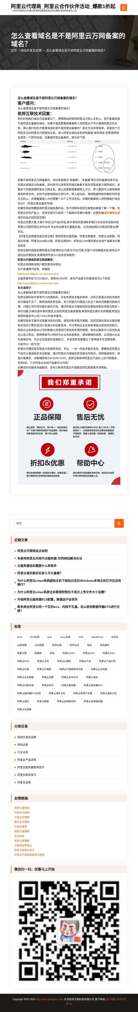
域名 (89, 645)
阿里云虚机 (23, 701)
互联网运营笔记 (23, 845)
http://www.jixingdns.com (49, 999)
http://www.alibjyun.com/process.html (38, 274)
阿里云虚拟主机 (108, 693)
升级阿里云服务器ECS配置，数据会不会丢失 (47, 599)
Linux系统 (65, 637)
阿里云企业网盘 (99, 669)
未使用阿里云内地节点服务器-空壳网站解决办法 (49, 558)
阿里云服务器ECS (93, 685)
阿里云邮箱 (43, 701)
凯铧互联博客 (21, 840)
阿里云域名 (92, 677)
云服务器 (22, 645)
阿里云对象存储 (25, 685)
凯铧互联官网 (21, 808)
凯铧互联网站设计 (24, 850)
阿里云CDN (69, 653)
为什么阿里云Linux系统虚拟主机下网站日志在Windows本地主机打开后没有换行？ (69, 582)
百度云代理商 (21, 817)
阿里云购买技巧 (26, 774)
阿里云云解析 (64, 661)
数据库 (38, 653)
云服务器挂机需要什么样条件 (37, 566)
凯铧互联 (57, 645)
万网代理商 (20, 826)
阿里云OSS (109, 653)
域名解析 (104, 645)
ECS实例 (34, 637)
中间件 (114, 637)
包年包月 (74, 645)
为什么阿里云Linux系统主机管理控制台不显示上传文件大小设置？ (62, 592)
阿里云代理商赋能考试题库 (29, 854)
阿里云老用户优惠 (82, 693)
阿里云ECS (89, 653)
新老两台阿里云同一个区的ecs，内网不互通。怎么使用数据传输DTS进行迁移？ (68, 608)
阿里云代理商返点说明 (32, 551)
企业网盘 (39, 645)
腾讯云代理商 (21, 822)
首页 (14, 50)
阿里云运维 (24, 782)
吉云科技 (19, 836)
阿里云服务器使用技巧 (30, 767)
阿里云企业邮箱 (25, 677)
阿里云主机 (43, 661)
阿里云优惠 (48, 677)
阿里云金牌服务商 (66, 701)
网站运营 (22, 744)
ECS (19, 637)
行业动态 (22, 752)
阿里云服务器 (69, 685)
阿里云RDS (23, 661)
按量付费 (22, 653)
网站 (52, 653)
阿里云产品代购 (107, 661)
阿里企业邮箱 (24, 709)
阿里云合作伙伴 (70, 677)
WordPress (97, 637)
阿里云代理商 (44, 669)
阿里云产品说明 (26, 759)
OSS (80, 637)
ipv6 (49, 637)
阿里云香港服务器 (93, 701)
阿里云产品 (85, 661)
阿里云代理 (23, 669)
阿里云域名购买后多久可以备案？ (40, 573)
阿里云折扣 (48, 685)
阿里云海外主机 (57, 693)
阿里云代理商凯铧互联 (71, 669)
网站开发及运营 (31, 50)
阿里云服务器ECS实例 (29, 693)
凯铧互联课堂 (21, 831)
